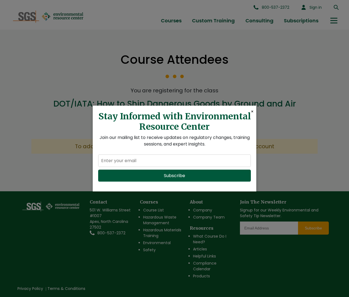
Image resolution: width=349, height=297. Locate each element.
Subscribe (174, 175)
